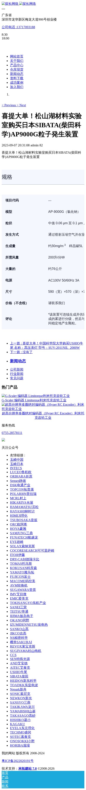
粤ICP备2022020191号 (18, 761)
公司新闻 (16, 369)
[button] (9, 105)
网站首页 (16, 56)
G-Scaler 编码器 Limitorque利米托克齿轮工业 (34, 400)
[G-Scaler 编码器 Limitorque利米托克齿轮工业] (36, 396)
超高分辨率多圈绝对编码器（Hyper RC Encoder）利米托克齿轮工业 (43, 415)
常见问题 (16, 378)
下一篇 (21, 352)
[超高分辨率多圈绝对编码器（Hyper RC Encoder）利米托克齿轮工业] (43, 409)
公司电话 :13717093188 (18, 27)
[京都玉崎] (43, 4)
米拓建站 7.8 (27, 768)
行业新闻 (16, 374)
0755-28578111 (12, 433)
